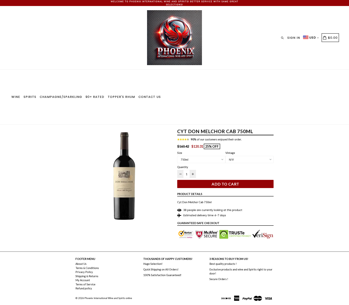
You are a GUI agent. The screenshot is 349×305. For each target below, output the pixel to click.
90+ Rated (95, 97)
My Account (82, 280)
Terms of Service (85, 284)
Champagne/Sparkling (61, 97)
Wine (15, 97)
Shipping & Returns (86, 276)
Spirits (30, 97)
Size (179, 152)
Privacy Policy (84, 272)
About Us (81, 263)
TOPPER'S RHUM (121, 97)
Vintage (230, 152)
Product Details (189, 194)
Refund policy (83, 288)
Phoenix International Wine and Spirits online (108, 298)
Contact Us (150, 97)
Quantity (182, 167)
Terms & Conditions (87, 268)
